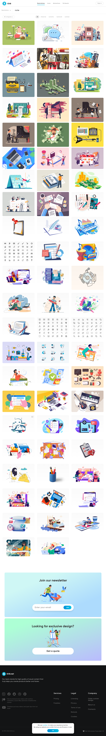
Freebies (57, 703)
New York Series (8, 389)
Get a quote (53, 651)
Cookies (74, 716)
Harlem (40, 239)
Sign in (99, 3)
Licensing (74, 699)
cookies (45, 725)
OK (53, 730)
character (43, 16)
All (37, 16)
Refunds (74, 712)
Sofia (5, 486)
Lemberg (6, 315)
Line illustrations (42, 46)
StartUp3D (41, 288)
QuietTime (7, 560)
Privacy (74, 703)
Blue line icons (42, 364)
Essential (6, 264)
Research (6, 462)
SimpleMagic (41, 560)
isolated (67, 16)
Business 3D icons (9, 239)
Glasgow (40, 389)
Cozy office (76, 214)
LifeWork (75, 486)
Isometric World (8, 70)
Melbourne (76, 364)
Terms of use (75, 708)
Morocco (75, 239)
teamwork (59, 16)
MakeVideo (76, 535)
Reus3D (40, 486)
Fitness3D (75, 462)
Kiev (39, 535)
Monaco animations (9, 437)
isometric (51, 16)
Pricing (56, 699)
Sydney (40, 437)
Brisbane (75, 315)
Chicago (40, 264)
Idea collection (8, 288)
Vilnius (40, 315)
